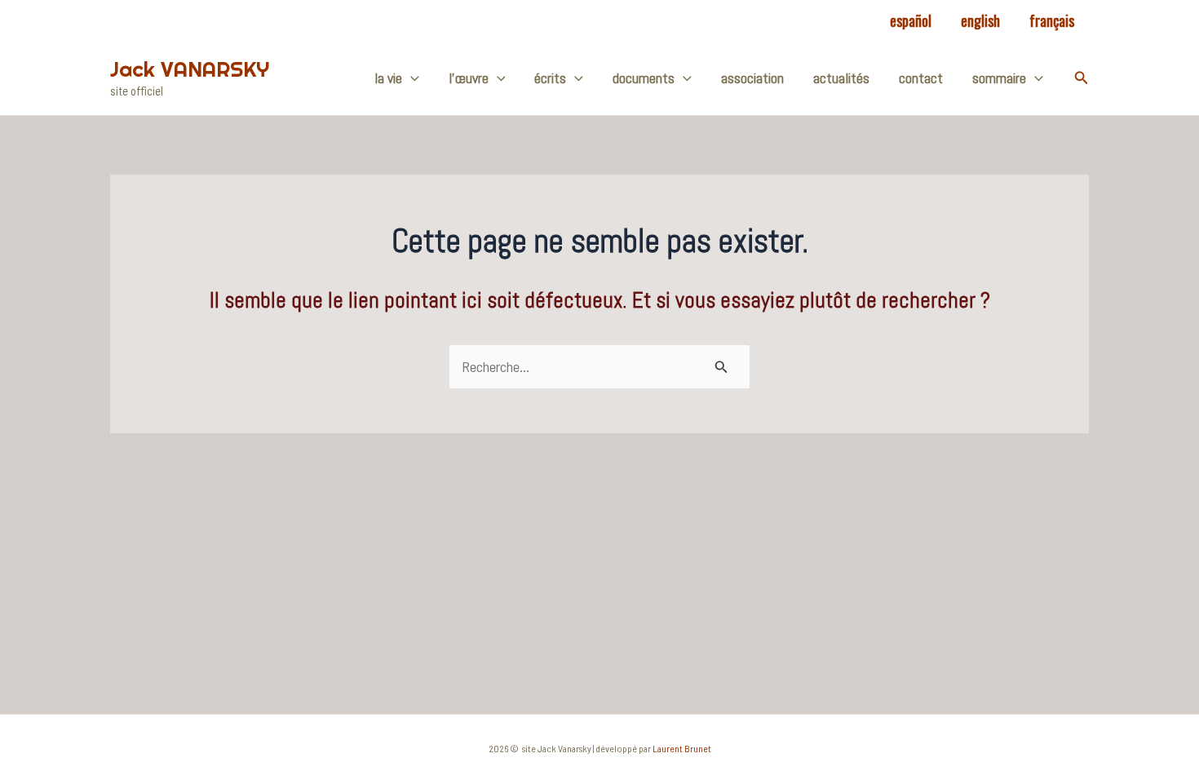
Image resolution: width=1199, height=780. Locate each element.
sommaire (999, 78)
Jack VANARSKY (189, 68)
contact (921, 78)
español (910, 20)
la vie (388, 78)
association (752, 78)
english (980, 20)
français (1051, 20)
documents (644, 78)
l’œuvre (469, 78)
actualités (841, 78)
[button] (1081, 78)
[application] (410, 78)
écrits (550, 78)
